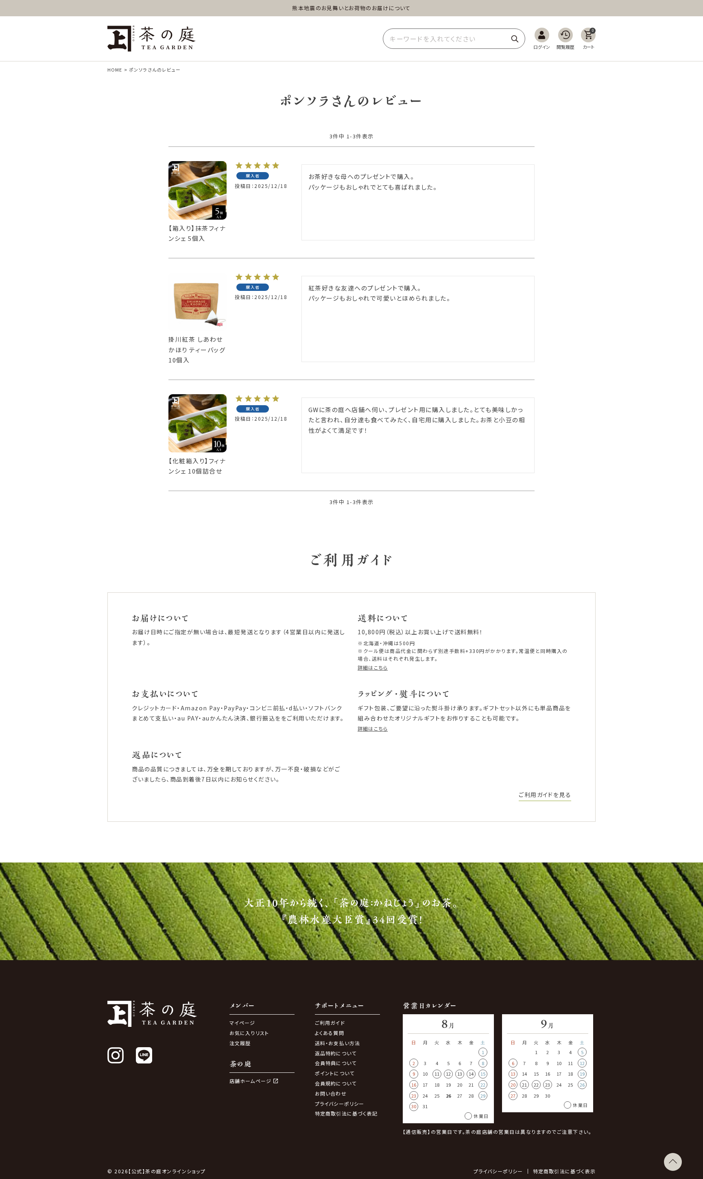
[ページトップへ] (673, 1162)
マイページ (242, 1022)
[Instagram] (115, 1055)
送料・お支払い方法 (337, 1042)
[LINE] (144, 1055)
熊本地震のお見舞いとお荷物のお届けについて (351, 8)
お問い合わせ (331, 1093)
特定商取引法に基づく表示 (564, 1171)
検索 (514, 38)
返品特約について (336, 1053)
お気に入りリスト (249, 1032)
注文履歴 (240, 1042)
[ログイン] (541, 39)
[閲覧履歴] (565, 39)
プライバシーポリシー (340, 1103)
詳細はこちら (373, 667)
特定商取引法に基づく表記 (346, 1113)
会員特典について (336, 1062)
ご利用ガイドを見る (545, 794)
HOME (114, 69)
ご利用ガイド (330, 1022)
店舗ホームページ (250, 1081)
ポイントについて (335, 1073)
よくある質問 (329, 1032)
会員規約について (336, 1083)
